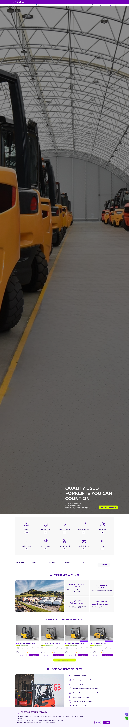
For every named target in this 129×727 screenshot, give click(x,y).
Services (96, 2)
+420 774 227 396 (24, 5)
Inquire (34, 655)
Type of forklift (20, 562)
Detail (21, 655)
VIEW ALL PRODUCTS (108, 507)
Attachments (77, 2)
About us (104, 2)
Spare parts (88, 2)
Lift (83, 562)
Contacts (112, 2)
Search (104, 564)
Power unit (52, 562)
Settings (97, 722)
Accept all (106, 722)
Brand (34, 562)
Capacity (68, 562)
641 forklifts (66, 2)
